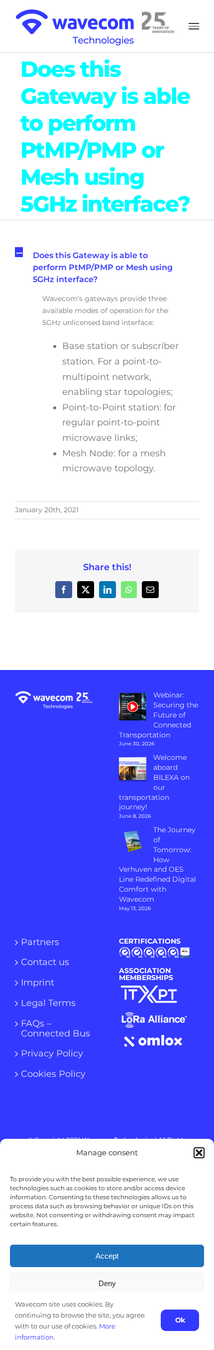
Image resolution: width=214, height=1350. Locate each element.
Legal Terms (48, 1004)
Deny (107, 1283)
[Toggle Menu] (194, 26)
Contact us (45, 963)
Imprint (37, 983)
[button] (199, 1153)
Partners (40, 943)
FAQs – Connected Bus (55, 1029)
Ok (180, 1320)
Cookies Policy (53, 1074)
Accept (107, 1256)
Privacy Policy (52, 1054)
